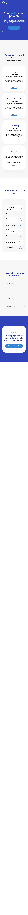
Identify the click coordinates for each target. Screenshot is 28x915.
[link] (14, 283)
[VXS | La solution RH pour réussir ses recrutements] (4, 2)
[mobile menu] (26, 2)
